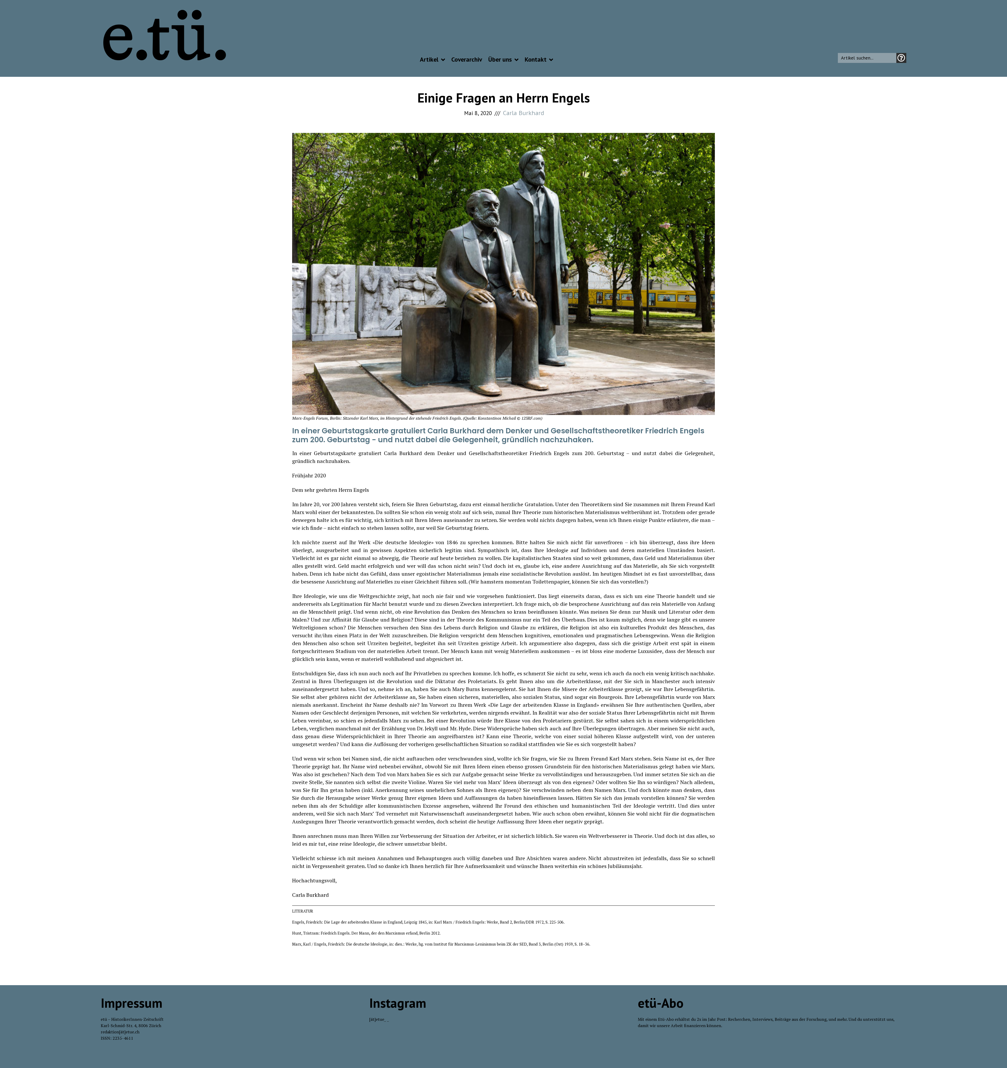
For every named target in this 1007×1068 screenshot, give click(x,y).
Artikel (429, 59)
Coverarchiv (466, 59)
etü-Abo (660, 1002)
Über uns (500, 59)
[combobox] (867, 58)
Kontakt (536, 59)
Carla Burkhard (523, 113)
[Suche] (901, 58)
